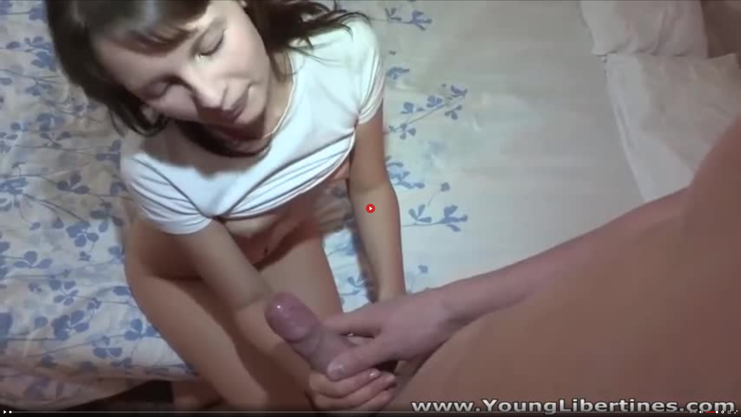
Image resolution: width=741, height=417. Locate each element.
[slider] (348, 412)
